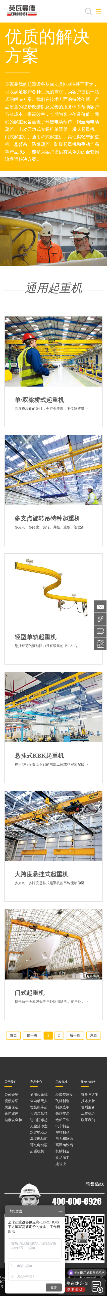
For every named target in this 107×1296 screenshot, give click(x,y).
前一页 (32, 1035)
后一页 (75, 1035)
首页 (13, 1035)
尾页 (93, 1035)
